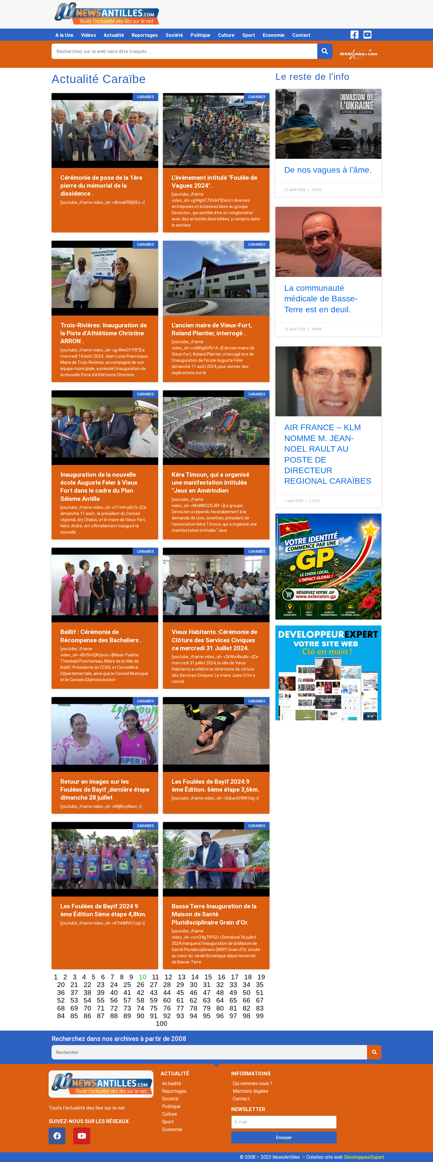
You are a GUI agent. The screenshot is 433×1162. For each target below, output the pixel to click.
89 (127, 1016)
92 (167, 1016)
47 (207, 992)
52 (61, 1000)
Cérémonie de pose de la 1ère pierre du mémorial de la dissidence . (101, 185)
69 (74, 1008)
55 (101, 1000)
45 (180, 992)
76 (167, 1008)
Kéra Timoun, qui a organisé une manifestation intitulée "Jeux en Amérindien (210, 482)
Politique (200, 35)
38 (87, 992)
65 (233, 1000)
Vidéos (88, 35)
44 (167, 992)
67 (260, 1000)
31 (207, 984)
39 (101, 992)
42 (140, 992)
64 (220, 1000)
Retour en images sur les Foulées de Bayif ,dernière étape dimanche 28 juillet (104, 789)
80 (220, 1008)
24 (114, 984)
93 (180, 1016)
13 (182, 977)
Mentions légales (250, 1091)
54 (87, 1000)
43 (154, 992)
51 (260, 992)
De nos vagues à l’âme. (328, 169)
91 (154, 1016)
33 (233, 984)
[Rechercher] (325, 51)
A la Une (64, 35)
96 (220, 1016)
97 (233, 1016)
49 (233, 992)
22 (87, 984)
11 (155, 977)
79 (207, 1008)
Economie (274, 35)
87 (101, 1016)
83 (260, 1008)
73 (127, 1008)
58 (140, 1000)
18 (248, 977)
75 (154, 1008)
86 (87, 1016)
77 (180, 1008)
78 (193, 1008)
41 (127, 992)
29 (180, 984)
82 (246, 1008)
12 (168, 977)
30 (193, 984)
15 (208, 977)
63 (207, 1000)
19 (261, 977)
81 (233, 1008)
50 (246, 992)
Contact (301, 35)
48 (220, 992)
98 (246, 1016)
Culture (226, 35)
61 (180, 1000)
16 (221, 977)
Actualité (114, 35)
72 (114, 1008)
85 (74, 1016)
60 (167, 1000)
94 (193, 1016)
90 (140, 1016)
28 (167, 984)
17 (235, 977)
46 (193, 992)
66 (246, 1000)
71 (101, 1008)
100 (161, 1023)
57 (127, 1000)
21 (74, 984)
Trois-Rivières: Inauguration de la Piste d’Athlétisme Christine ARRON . (103, 333)
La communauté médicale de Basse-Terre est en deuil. (321, 298)
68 (61, 1008)
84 (61, 1016)
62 (193, 1000)
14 (195, 977)
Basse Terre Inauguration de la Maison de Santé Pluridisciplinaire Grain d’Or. (214, 914)
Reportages (145, 35)
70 (87, 1008)
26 (140, 984)
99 (260, 1016)
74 (140, 1008)
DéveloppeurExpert (364, 1157)
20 (61, 984)
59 (154, 1000)
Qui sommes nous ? (252, 1083)
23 (101, 984)
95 (207, 1016)
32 (220, 984)
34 (246, 984)
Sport (248, 35)
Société (174, 35)
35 (260, 984)
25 (127, 984)
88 (114, 1016)
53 (74, 1000)
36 (61, 992)
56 (114, 1000)
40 (114, 992)
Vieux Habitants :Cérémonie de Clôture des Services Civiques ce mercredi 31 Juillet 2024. (214, 640)
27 (154, 984)
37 (74, 992)
